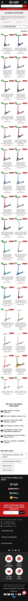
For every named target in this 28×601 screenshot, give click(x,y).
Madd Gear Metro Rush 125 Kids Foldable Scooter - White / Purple (20, 348)
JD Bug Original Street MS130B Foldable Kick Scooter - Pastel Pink (7, 211)
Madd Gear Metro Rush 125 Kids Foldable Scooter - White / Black (7, 348)
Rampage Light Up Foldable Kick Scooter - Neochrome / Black (7, 50)
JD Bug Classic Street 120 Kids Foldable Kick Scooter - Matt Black (20, 164)
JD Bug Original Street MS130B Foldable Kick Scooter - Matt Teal (7, 256)
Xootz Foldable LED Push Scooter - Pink (21, 392)
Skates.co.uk (14, 584)
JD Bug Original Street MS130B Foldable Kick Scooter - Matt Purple (20, 73)
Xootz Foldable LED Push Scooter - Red (7, 392)
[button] (2, 2)
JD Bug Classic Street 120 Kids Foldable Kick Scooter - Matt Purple (7, 73)
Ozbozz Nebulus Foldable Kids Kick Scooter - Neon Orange (20, 370)
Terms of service (20, 588)
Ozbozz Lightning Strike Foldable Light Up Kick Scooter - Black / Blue (21, 279)
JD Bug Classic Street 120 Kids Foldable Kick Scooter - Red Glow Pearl (7, 165)
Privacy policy (13, 588)
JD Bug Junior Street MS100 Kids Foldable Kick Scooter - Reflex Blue (20, 50)
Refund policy (6, 588)
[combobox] (14, 6)
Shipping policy (13, 591)
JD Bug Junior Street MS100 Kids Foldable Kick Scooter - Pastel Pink (7, 118)
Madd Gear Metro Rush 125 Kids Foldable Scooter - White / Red (7, 370)
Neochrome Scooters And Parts (11, 461)
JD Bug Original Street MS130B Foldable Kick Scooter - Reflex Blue (21, 188)
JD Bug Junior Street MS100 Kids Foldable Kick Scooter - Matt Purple (7, 96)
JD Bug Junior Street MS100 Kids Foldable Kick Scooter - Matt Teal (20, 234)
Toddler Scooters (7, 465)
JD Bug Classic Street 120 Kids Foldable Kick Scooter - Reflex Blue (7, 188)
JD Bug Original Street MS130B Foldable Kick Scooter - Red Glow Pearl (20, 119)
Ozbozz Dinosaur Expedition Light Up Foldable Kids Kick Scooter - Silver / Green (20, 325)
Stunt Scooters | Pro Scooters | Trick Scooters (12, 456)
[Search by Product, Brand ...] (24, 6)
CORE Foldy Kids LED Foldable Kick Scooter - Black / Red (20, 301)
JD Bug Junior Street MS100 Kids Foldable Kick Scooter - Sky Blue (7, 278)
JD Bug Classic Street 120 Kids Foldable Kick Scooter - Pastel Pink (7, 142)
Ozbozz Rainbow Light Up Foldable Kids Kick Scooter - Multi (7, 324)
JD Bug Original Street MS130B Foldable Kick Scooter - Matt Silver (20, 211)
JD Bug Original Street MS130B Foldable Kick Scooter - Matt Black (20, 96)
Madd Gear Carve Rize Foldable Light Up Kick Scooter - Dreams (20, 256)
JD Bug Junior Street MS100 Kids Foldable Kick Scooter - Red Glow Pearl (20, 142)
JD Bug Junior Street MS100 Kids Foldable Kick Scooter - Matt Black (7, 234)
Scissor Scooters (7, 470)
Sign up (22, 512)
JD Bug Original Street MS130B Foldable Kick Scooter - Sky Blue (7, 302)
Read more (3, 18)
